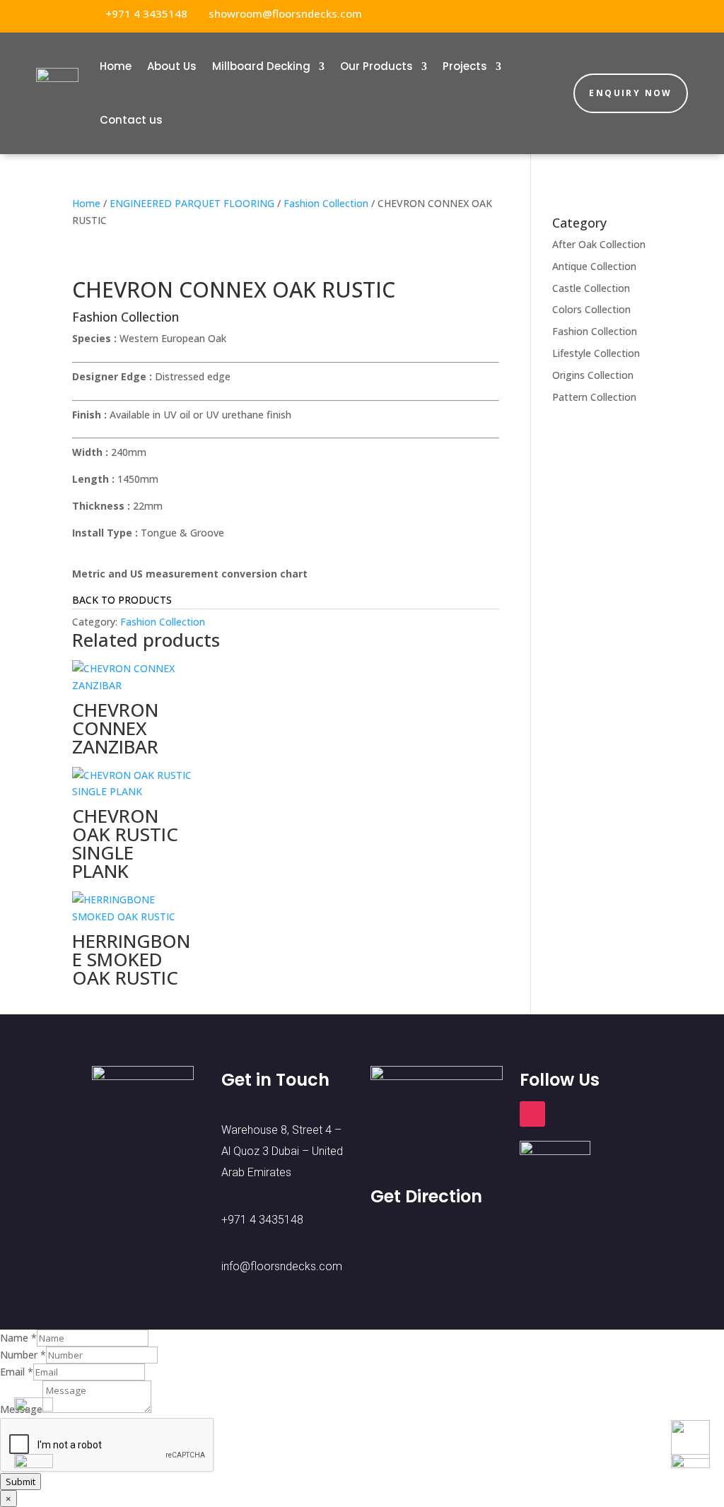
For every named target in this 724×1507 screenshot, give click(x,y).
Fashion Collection (326, 203)
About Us (172, 66)
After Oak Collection (599, 244)
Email (16, 1371)
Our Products (376, 66)
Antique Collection (594, 266)
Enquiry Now (630, 93)
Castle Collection (591, 288)
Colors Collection (591, 309)
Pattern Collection (594, 397)
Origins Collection (593, 375)
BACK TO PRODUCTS (122, 599)
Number (23, 1354)
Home (116, 66)
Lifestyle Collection (596, 353)
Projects (465, 66)
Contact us (131, 119)
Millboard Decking (261, 66)
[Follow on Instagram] (640, 14)
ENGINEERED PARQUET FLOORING (192, 203)
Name (18, 1337)
